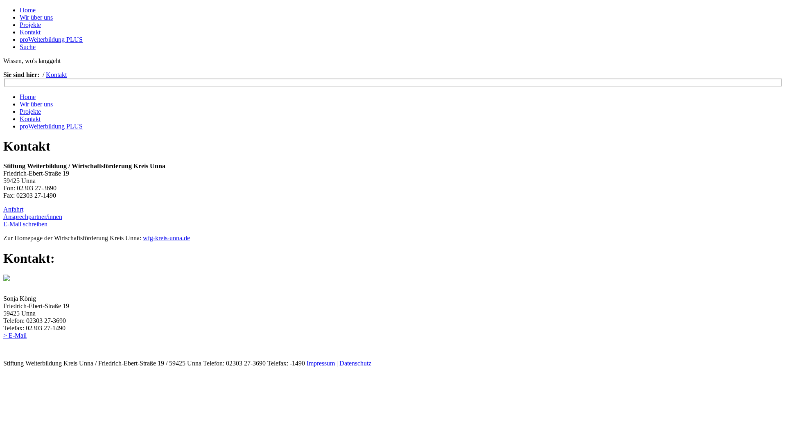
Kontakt (30, 32)
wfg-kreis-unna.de (166, 238)
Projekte (30, 24)
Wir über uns (36, 17)
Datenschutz (355, 363)
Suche (28, 46)
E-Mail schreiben (25, 224)
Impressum (321, 363)
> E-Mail (15, 335)
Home (28, 10)
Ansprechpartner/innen (32, 216)
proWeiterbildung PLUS (51, 39)
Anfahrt (13, 209)
